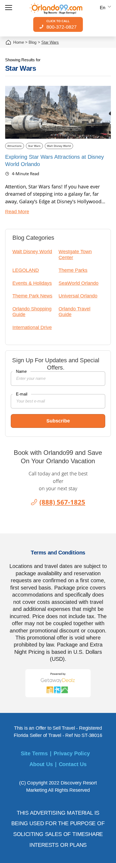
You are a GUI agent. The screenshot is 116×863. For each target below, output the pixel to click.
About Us (41, 764)
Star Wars (34, 146)
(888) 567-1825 (62, 502)
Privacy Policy (72, 753)
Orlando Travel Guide (74, 311)
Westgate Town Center (75, 254)
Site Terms (34, 753)
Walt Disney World (59, 146)
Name (21, 371)
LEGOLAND (25, 270)
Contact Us (73, 764)
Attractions (14, 146)
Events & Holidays (32, 283)
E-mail (21, 394)
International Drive (32, 327)
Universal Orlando (78, 296)
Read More (17, 211)
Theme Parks (73, 270)
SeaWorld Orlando (78, 283)
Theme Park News (32, 296)
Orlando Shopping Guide (32, 311)
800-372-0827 (61, 24)
